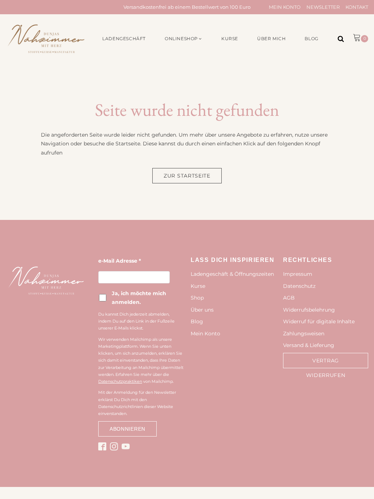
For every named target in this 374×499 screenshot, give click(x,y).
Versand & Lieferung (308, 345)
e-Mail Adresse (119, 261)
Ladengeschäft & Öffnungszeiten (232, 274)
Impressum (297, 274)
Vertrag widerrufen (326, 367)
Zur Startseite (187, 175)
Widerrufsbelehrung (309, 309)
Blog (197, 321)
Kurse (198, 286)
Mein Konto (285, 7)
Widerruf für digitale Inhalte (319, 321)
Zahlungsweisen (303, 333)
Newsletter (323, 7)
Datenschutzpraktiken (120, 381)
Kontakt (357, 7)
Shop (197, 297)
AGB (289, 297)
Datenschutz (299, 286)
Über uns (202, 309)
